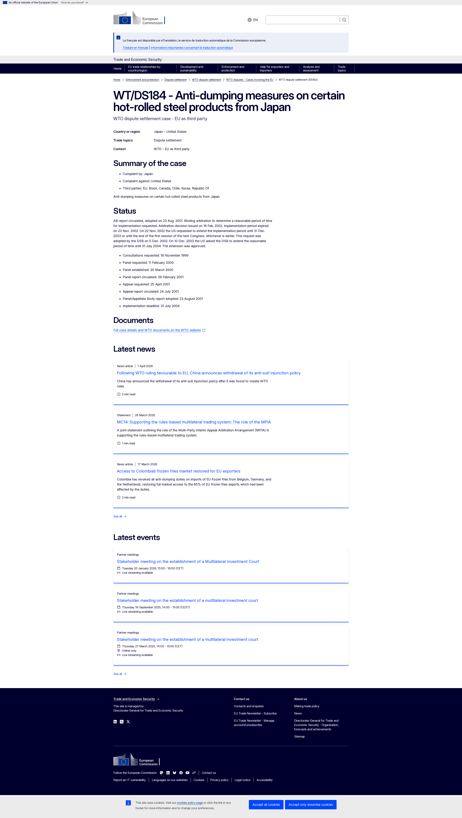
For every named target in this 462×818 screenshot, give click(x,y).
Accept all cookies (266, 804)
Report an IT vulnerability (129, 780)
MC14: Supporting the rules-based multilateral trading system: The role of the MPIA (194, 422)
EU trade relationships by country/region (144, 68)
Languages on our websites (170, 780)
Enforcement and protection (233, 68)
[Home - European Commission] (142, 18)
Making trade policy (306, 706)
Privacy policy (219, 780)
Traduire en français (136, 47)
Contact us (209, 773)
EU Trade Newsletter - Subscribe (255, 713)
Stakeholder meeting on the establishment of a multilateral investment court (187, 600)
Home (117, 68)
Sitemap (299, 736)
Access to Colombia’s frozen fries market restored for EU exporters (178, 471)
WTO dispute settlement (206, 79)
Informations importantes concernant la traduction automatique (192, 47)
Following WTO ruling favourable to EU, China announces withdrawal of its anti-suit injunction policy (209, 373)
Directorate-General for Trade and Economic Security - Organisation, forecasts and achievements (316, 725)
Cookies (199, 780)
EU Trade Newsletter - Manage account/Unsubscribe (254, 723)
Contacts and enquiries (249, 706)
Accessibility (264, 780)
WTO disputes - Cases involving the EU (249, 79)
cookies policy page (190, 802)
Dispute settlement (176, 79)
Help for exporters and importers (274, 68)
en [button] (255, 20)
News (298, 713)
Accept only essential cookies (311, 804)
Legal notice (242, 780)
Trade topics (342, 68)
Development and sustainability (191, 68)
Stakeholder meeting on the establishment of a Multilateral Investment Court (188, 561)
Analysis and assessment (311, 68)
